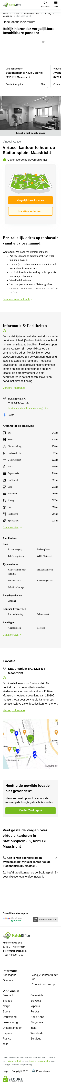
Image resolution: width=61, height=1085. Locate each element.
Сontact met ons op (43, 984)
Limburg (47, 14)
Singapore (36, 1022)
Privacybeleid (14, 1061)
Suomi (7, 1011)
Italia (5, 1044)
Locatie (16, 14)
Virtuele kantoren (31, 14)
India (33, 1027)
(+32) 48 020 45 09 (13, 954)
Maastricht (7, 16)
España (7, 1033)
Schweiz (35, 1000)
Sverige (7, 1000)
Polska (34, 1011)
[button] (44, 42)
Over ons (8, 980)
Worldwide (36, 1033)
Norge (6, 1006)
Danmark (8, 995)
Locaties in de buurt (30, 211)
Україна (35, 1006)
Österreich (36, 995)
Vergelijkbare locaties (30, 200)
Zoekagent (9, 975)
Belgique (35, 1038)
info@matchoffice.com (15, 950)
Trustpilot (8, 898)
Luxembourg (10, 1022)
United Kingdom (12, 1027)
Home (5, 14)
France (7, 1038)
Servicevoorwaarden (39, 1061)
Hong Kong (37, 1017)
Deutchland (10, 1017)
